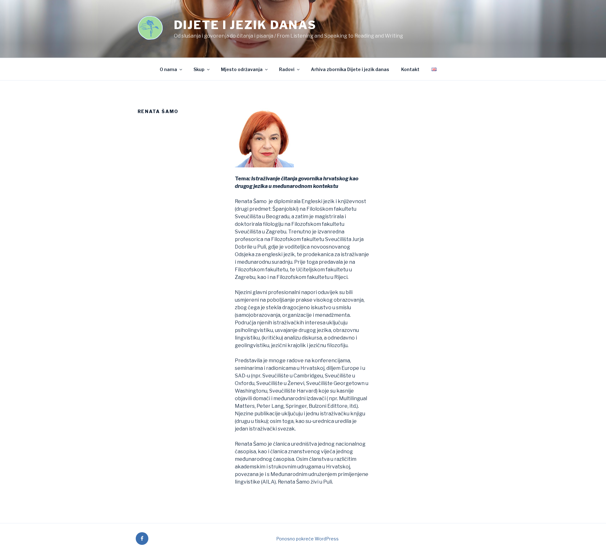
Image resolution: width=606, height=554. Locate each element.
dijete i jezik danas (245, 25)
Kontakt (410, 69)
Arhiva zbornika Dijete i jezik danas (350, 69)
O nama (168, 69)
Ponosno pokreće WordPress (307, 538)
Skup (199, 69)
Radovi (286, 69)
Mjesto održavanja (242, 69)
